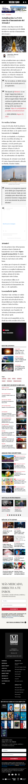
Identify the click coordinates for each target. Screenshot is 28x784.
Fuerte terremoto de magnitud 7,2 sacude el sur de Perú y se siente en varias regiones (9, 415)
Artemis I (9, 381)
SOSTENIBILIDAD (6, 681)
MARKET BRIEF (5, 673)
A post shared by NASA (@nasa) (14, 238)
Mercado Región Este (20, 669)
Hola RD (17, 678)
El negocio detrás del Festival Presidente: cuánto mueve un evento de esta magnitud (8, 574)
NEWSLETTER (18, 685)
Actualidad (8, 14)
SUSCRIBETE (14, 609)
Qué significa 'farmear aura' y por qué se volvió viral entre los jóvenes (19, 533)
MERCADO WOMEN (6, 671)
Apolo (3, 381)
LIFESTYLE (4, 668)
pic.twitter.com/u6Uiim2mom (14, 111)
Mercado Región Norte (20, 667)
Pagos (8, 770)
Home (3, 14)
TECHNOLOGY (5, 678)
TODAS (3, 683)
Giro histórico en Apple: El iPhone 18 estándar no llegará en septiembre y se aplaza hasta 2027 (8, 434)
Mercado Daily (18, 687)
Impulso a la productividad (8, 407)
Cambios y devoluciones (6, 771)
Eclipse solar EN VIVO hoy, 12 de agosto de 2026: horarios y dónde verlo (19, 353)
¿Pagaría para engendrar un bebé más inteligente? (20, 474)
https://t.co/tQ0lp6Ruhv (18, 108)
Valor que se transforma (7, 389)
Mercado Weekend (19, 689)
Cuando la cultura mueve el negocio (6, 510)
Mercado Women (19, 692)
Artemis (19, 378)
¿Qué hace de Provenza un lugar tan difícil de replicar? (20, 459)
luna (9, 378)
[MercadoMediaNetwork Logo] (14, 639)
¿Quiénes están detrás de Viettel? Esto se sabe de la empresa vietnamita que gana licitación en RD (8, 440)
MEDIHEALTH (5, 676)
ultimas (4, 378)
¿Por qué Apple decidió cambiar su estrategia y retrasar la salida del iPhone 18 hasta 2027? (8, 447)
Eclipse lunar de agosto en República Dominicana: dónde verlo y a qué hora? (8, 546)
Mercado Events (19, 681)
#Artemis (17, 92)
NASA (13, 378)
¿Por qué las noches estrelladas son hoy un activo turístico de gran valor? (19, 467)
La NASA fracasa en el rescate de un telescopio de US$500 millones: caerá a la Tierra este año (19, 546)
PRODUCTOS (18, 660)
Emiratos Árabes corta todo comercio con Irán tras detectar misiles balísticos (19, 573)
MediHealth (18, 674)
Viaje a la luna (17, 381)
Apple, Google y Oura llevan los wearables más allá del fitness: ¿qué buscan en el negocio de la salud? (20, 483)
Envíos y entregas (13, 770)
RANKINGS (4, 660)
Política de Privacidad (7, 617)
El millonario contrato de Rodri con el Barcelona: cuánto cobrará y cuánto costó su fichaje (8, 428)
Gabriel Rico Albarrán (12, 54)
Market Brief (18, 671)
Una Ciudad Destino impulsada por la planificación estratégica (8, 421)
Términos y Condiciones (12, 616)
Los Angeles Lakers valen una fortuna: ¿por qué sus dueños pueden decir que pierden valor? (20, 490)
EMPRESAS (4, 663)
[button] (7, 515)
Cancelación (20, 770)
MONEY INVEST (5, 665)
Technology (18, 676)
